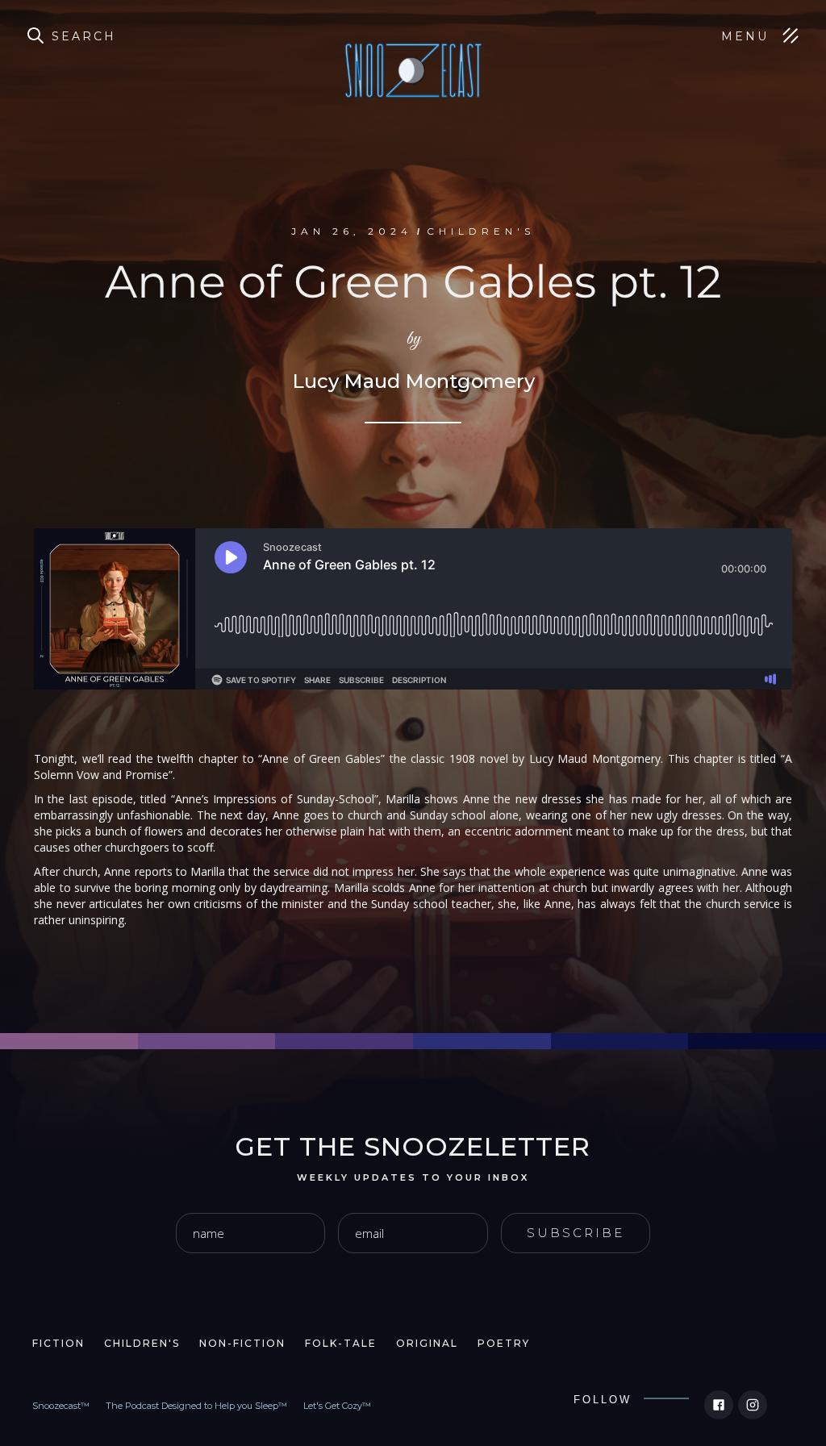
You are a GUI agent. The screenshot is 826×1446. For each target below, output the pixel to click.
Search (84, 36)
